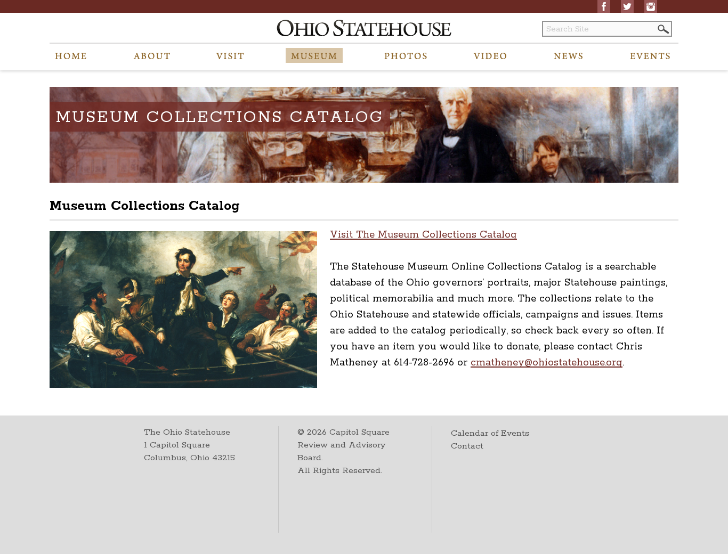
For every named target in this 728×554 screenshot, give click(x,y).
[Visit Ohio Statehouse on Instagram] (650, 6)
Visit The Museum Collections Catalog (423, 235)
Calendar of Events (490, 433)
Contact (467, 446)
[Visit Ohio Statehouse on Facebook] (603, 6)
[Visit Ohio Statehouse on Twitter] (627, 6)
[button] (662, 29)
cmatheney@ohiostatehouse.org (546, 362)
